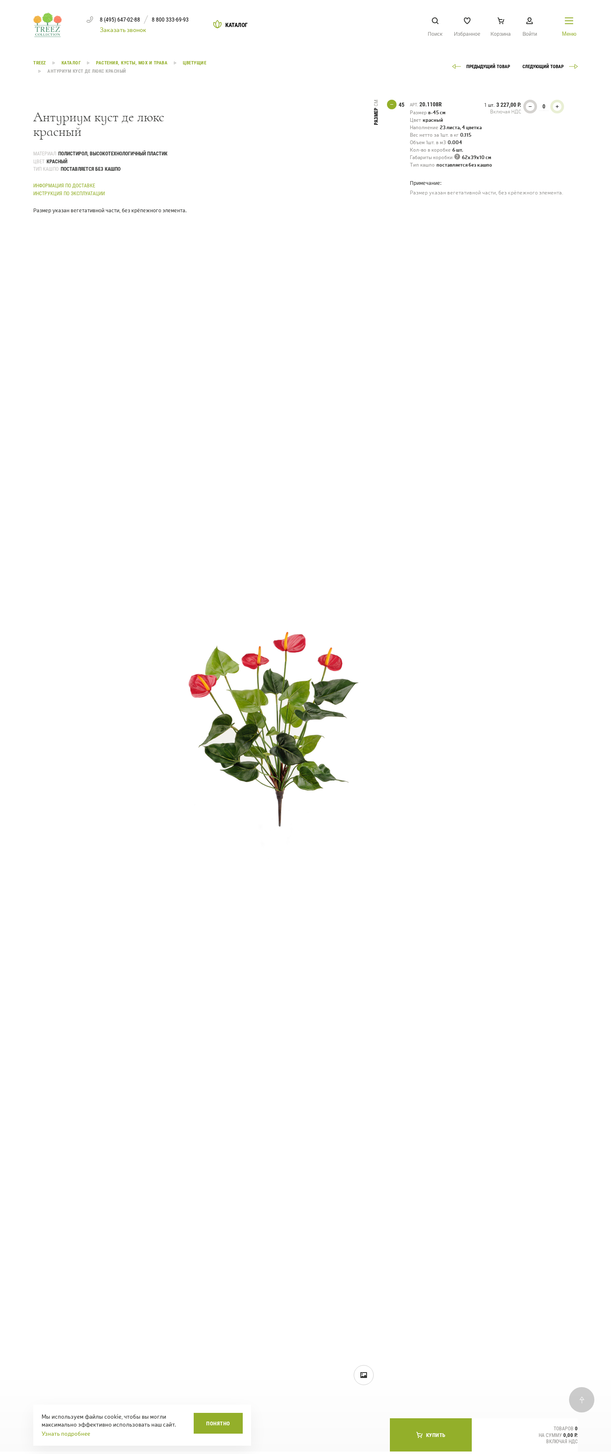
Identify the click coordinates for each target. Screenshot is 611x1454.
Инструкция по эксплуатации (69, 193)
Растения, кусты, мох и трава (132, 63)
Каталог (71, 63)
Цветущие (194, 63)
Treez (39, 63)
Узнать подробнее (66, 1433)
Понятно (218, 1423)
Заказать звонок (123, 30)
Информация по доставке (64, 186)
